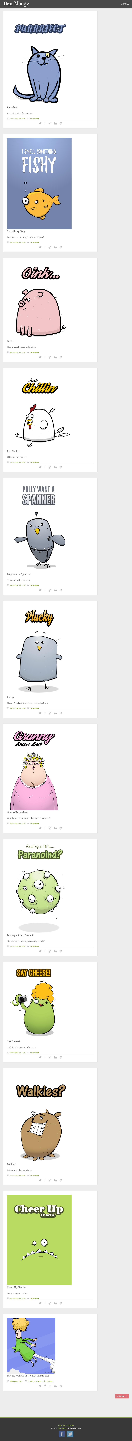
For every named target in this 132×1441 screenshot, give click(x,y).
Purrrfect (12, 107)
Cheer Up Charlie (16, 1287)
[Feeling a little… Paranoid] (40, 951)
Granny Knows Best (17, 812)
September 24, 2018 (17, 118)
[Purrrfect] (40, 123)
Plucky (10, 697)
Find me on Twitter (70, 1434)
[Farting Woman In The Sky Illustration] (40, 1386)
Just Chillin (13, 451)
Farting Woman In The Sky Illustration (28, 1375)
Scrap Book (34, 118)
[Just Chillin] (40, 467)
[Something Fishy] (40, 247)
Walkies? (11, 1164)
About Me (61, 1425)
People (30, 1381)
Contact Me (70, 1425)
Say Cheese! (13, 1041)
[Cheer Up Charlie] (40, 1303)
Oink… (10, 341)
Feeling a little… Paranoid (20, 935)
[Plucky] (40, 713)
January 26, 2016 (16, 1381)
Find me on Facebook (62, 1434)
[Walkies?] (40, 1180)
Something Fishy (16, 231)
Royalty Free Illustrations (43, 1381)
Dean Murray (61, 1428)
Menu (124, 3)
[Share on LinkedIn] (55, 123)
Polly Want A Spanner (18, 574)
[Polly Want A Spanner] (40, 590)
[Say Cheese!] (40, 1057)
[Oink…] (40, 357)
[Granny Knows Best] (40, 828)
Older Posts (122, 1396)
